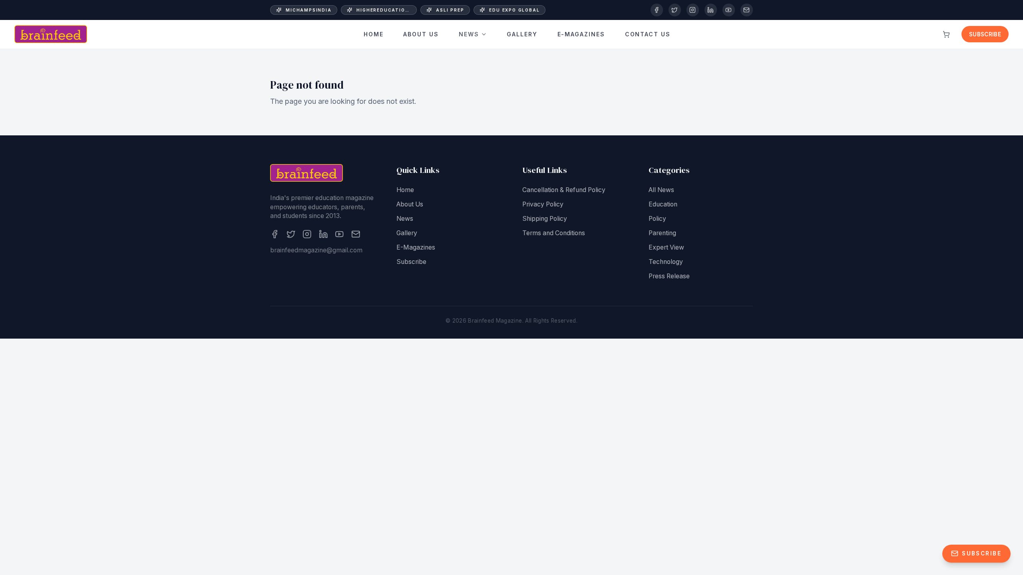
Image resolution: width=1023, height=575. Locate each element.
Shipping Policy (544, 218)
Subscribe (985, 34)
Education (663, 204)
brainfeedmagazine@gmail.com (316, 250)
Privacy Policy (542, 204)
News (469, 34)
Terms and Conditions (553, 233)
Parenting (662, 233)
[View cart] (946, 34)
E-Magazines (581, 34)
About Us (421, 34)
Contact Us (648, 34)
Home (374, 34)
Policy (657, 218)
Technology (666, 262)
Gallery (522, 34)
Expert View (666, 247)
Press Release (669, 276)
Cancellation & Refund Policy (563, 190)
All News (661, 190)
